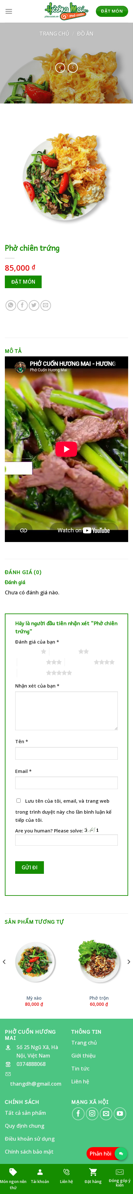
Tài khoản (40, 1181)
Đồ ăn (85, 33)
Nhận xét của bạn (37, 686)
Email (23, 771)
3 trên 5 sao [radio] (31, 662)
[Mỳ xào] (34, 961)
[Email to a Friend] (45, 305)
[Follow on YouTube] (120, 1113)
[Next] (128, 974)
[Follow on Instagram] (92, 1113)
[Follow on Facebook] (78, 1113)
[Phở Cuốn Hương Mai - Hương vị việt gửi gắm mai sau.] (66, 11)
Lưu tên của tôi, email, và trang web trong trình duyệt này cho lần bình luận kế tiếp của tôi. (63, 810)
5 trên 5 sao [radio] (31, 672)
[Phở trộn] (99, 961)
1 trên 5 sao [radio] (26, 651)
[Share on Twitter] (34, 305)
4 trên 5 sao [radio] (79, 662)
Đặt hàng (93, 1181)
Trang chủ (54, 33)
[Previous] (4, 974)
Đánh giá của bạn (37, 642)
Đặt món (23, 281)
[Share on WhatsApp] (10, 305)
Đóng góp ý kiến (119, 1183)
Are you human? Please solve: (50, 831)
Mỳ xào (34, 998)
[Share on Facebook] (22, 305)
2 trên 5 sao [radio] (63, 651)
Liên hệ (66, 1181)
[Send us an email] (106, 1113)
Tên (21, 741)
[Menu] (9, 11)
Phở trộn (99, 998)
